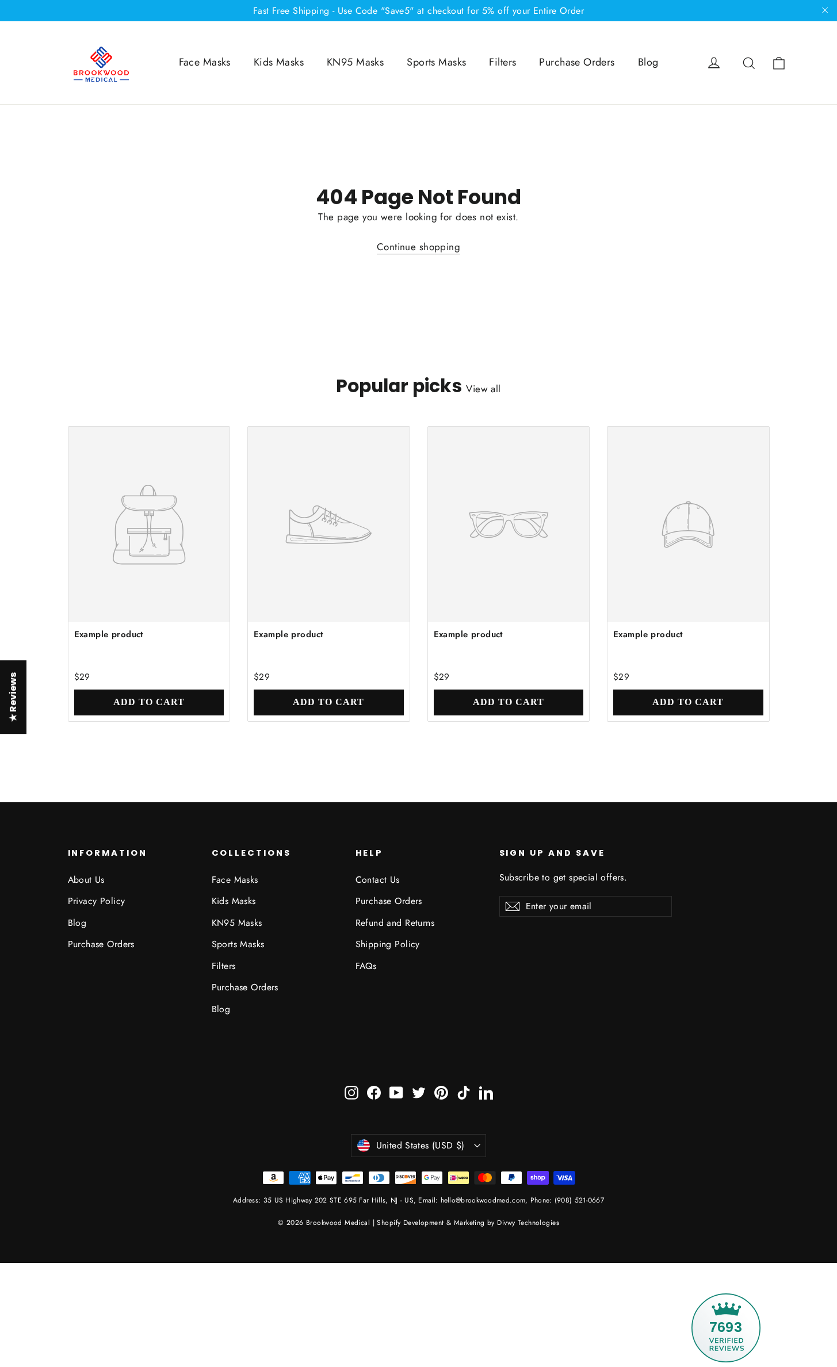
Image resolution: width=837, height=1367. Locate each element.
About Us (86, 879)
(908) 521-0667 (578, 1200)
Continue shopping (418, 247)
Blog (648, 62)
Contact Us (378, 879)
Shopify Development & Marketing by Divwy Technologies (468, 1222)
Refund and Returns (395, 922)
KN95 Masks (355, 62)
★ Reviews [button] (13, 697)
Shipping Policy (388, 944)
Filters (502, 62)
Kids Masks (279, 62)
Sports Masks (436, 62)
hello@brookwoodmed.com (483, 1200)
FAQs (366, 965)
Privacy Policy (96, 900)
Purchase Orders (576, 62)
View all (483, 389)
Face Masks (205, 62)
